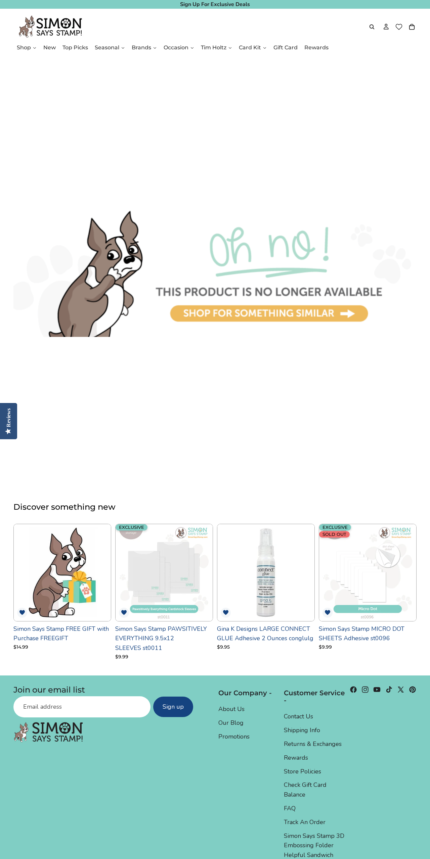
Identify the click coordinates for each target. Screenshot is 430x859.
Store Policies (302, 771)
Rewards (296, 758)
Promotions (234, 736)
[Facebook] (353, 690)
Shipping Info (302, 730)
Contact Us (298, 717)
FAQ (290, 808)
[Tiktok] (389, 690)
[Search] (371, 26)
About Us (231, 709)
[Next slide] (202, 572)
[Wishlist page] (398, 27)
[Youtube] (377, 690)
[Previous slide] (126, 572)
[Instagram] (365, 690)
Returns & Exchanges (313, 744)
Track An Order (305, 822)
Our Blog (231, 723)
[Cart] (411, 26)
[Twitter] (401, 690)
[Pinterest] (412, 690)
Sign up (173, 707)
